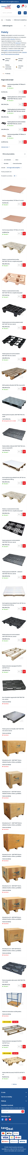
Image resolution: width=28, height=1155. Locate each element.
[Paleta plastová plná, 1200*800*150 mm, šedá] (14, 402)
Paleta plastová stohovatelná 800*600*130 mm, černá (16, 123)
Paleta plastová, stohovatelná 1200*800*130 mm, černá (16, 98)
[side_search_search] (19, 12)
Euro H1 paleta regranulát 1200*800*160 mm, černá (13, 698)
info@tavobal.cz (14, 1)
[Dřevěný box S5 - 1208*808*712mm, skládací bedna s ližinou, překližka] (14, 748)
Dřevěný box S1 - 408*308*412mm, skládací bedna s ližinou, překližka (11, 792)
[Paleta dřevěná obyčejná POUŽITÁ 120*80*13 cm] (14, 654)
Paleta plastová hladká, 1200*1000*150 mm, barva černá (13, 730)
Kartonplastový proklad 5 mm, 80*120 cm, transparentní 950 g (14, 478)
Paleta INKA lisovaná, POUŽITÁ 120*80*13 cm (13, 1073)
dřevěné (12, 39)
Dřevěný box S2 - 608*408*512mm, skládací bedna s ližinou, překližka (11, 949)
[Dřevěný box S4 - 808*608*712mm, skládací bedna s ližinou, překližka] (14, 874)
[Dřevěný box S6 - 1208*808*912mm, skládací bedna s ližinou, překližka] (14, 842)
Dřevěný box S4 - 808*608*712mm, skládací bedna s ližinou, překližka (11, 887)
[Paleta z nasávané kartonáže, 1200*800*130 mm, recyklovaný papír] (14, 497)
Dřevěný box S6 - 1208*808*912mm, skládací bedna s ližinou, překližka (11, 855)
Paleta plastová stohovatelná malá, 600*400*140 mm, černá (16, 110)
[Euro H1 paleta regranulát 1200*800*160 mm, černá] (14, 685)
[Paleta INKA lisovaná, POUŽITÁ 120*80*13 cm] (14, 1060)
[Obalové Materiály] (3, 20)
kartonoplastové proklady (12, 54)
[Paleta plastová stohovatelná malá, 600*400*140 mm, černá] (14, 310)
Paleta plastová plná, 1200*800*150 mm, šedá (13, 415)
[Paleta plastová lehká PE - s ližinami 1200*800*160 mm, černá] (14, 560)
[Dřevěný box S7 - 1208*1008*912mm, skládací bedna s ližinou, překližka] (14, 811)
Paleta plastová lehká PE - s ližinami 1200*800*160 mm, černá (12, 572)
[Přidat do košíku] (25, 92)
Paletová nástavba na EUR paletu (11, 1011)
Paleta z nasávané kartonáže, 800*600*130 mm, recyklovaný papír (12, 260)
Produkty (8, 20)
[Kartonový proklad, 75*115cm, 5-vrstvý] (14, 218)
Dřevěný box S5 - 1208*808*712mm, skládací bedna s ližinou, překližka (11, 761)
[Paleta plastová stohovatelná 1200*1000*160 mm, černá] (14, 622)
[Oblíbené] (26, 6)
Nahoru (15, 1084)
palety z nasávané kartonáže (12, 50)
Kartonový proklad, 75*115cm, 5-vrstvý (16, 135)
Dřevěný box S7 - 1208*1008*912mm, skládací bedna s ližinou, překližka (12, 824)
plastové (18, 43)
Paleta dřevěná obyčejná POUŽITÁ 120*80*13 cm (11, 667)
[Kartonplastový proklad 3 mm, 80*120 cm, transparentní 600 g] (14, 591)
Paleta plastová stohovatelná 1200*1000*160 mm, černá (11, 635)
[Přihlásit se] (18, 6)
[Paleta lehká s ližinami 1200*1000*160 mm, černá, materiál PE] (14, 434)
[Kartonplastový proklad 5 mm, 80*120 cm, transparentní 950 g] (14, 465)
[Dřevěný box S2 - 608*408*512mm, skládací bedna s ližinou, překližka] (14, 937)
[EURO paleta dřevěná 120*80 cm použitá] (14, 373)
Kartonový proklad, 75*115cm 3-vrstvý (16, 85)
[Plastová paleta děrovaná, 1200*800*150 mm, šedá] (14, 968)
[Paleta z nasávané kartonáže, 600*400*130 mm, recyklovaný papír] (14, 279)
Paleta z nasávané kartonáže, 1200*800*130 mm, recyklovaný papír (12, 510)
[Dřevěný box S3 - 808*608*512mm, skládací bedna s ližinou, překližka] (14, 905)
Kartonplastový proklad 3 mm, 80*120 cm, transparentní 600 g (14, 604)
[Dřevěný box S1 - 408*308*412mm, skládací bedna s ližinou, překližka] (14, 779)
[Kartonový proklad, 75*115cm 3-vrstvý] (14, 188)
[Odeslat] (22, 1111)
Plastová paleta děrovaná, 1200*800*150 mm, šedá (13, 981)
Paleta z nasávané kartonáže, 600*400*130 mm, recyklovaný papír (12, 292)
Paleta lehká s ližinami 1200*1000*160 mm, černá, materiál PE (13, 447)
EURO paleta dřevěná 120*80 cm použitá (13, 385)
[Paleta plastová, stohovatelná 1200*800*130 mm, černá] (14, 528)
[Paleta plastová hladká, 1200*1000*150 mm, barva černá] (14, 717)
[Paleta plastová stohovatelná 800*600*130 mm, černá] (14, 341)
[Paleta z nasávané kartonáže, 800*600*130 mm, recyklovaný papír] (14, 247)
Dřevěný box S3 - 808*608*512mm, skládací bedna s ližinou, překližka (11, 918)
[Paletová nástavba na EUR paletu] (14, 999)
